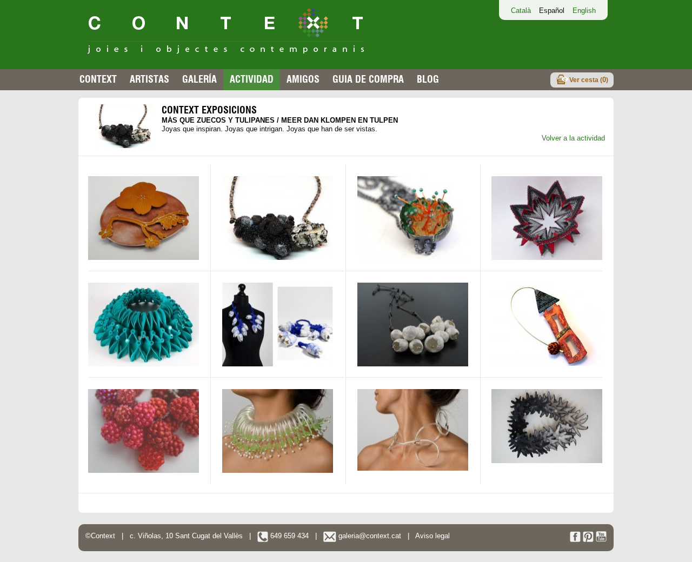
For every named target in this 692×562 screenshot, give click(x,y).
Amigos (303, 79)
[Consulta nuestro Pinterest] (588, 540)
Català (521, 10)
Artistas (149, 79)
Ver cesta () (588, 80)
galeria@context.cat (368, 536)
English (584, 10)
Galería (199, 79)
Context (98, 79)
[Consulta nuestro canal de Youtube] (601, 540)
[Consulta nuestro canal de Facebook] (575, 540)
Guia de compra (368, 79)
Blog (428, 79)
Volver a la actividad (573, 138)
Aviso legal (432, 536)
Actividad (252, 79)
